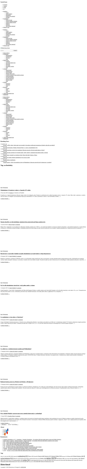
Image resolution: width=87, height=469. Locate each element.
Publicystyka (6, 60)
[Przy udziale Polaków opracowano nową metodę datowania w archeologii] (13, 409)
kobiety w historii (30, 458)
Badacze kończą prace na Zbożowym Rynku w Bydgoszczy (17, 381)
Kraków (43, 458)
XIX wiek (25, 461)
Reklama (8, 24)
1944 (2, 456)
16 (10, 424)
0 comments (17, 224)
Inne (7, 59)
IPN (15, 458)
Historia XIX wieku (10, 73)
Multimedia (5, 94)
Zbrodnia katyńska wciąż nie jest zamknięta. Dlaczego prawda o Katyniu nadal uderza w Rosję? (24, 150)
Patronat (10, 460)
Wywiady (8, 65)
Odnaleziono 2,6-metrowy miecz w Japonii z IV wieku (16, 190)
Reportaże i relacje (10, 66)
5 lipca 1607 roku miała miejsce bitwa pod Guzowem (17, 444)
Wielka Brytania (13, 461)
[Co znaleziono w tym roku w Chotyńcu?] (13, 313)
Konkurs (37, 458)
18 (12, 424)
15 (8, 424)
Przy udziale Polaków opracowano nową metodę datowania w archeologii (21, 413)
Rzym (63, 460)
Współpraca (5, 18)
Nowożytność (9, 72)
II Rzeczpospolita (9, 76)
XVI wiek (31, 461)
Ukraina (76, 460)
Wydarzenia (5, 54)
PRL (46, 460)
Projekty (5, 82)
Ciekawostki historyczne (8, 93)
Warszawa (4, 461)
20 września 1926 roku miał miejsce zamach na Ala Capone (45, 440)
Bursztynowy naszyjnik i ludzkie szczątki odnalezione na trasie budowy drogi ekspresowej (26, 253)
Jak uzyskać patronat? (10, 26)
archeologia (23, 456)
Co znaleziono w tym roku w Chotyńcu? (12, 317)
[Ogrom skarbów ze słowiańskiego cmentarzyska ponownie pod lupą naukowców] (13, 218)
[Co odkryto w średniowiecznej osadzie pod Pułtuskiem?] (13, 345)
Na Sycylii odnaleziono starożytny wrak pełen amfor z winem (18, 285)
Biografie (8, 64)
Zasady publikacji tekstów (11, 21)
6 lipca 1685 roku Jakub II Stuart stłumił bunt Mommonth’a (19, 443)
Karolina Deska (11, 416)
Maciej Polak (12, 224)
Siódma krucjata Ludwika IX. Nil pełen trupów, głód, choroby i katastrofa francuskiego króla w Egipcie (25, 152)
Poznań (42, 460)
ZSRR (43, 461)
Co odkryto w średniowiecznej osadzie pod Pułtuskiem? (16, 349)
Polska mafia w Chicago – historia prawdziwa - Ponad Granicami (17, 440)
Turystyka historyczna (10, 62)
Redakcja (5, 11)
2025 (10, 456)
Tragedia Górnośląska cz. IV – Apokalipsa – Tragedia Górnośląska (17, 439)
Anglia (15, 456)
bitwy (31, 456)
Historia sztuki (9, 80)
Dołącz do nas (9, 20)
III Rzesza (69, 456)
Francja (41, 456)
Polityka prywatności (10, 16)
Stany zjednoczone (69, 460)
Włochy (19, 461)
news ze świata (68, 458)
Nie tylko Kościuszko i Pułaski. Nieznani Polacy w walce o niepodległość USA (20, 147)
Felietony (8, 61)
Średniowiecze (9, 71)
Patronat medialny (18, 460)
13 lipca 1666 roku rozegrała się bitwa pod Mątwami (17, 442)
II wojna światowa (10, 77)
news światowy (76, 458)
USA (80, 460)
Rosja (51, 460)
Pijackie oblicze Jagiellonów (9, 160)
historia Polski (57, 456)
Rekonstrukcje (9, 55)
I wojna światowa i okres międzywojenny (15, 75)
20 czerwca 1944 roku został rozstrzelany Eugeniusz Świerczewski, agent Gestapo (24, 446)
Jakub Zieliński (12, 256)
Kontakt (7, 17)
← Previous (3, 424)
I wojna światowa (21, 458)
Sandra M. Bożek (13, 319)
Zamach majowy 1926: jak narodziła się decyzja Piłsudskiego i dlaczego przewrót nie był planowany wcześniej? (27, 162)
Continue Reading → (5, 198)
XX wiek (37, 461)
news (51, 458)
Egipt (36, 456)
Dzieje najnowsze (10, 78)
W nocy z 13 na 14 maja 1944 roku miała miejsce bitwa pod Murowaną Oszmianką (25, 450)
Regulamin (8, 15)
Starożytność (8, 70)
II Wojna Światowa (78, 456)
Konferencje (8, 56)
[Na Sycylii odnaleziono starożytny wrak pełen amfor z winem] (13, 281)
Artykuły (5, 68)
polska (26, 460)
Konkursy (8, 83)
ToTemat (5, 448)
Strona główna (6, 53)
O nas (7, 12)
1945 (6, 456)
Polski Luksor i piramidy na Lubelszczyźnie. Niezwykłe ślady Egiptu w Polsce (20, 155)
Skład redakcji (9, 13)
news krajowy (60, 458)
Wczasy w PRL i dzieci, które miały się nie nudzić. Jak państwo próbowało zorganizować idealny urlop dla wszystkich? (29, 145)
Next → (16, 424)
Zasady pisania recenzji (11, 22)
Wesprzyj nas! (6, 27)
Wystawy (8, 57)
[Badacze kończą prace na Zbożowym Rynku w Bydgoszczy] (13, 377)
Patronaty (8, 84)
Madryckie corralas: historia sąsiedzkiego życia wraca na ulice (16, 157)
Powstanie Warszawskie (35, 460)
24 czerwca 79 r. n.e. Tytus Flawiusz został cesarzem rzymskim (19, 445)
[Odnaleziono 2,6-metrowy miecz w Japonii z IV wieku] (13, 186)
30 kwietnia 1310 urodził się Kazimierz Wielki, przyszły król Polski (22, 448)
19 (14, 424)
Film (7, 89)
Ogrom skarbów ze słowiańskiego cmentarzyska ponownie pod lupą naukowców (23, 222)
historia (48, 456)
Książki (7, 88)
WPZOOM (23, 467)
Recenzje (5, 87)
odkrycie (5, 460)
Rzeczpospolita (57, 460)
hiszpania (64, 456)
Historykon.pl (5, 464)
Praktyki (8, 23)
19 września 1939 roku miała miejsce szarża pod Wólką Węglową (47, 439)
